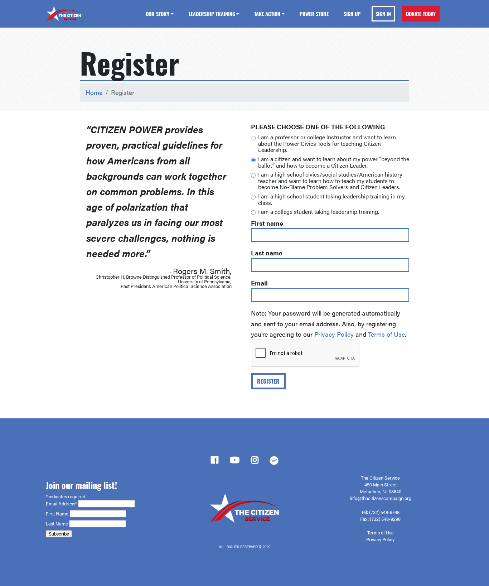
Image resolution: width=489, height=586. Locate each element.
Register (268, 381)
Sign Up (352, 14)
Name (62, 513)
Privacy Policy (334, 334)
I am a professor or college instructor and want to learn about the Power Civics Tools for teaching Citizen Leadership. (327, 143)
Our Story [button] (157, 14)
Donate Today (421, 14)
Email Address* (62, 503)
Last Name (57, 523)
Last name (266, 252)
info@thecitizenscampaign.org (380, 498)
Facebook (214, 462)
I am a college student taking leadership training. (318, 211)
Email (259, 282)
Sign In (383, 14)
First (51, 513)
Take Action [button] (267, 14)
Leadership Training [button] (212, 14)
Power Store (314, 14)
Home (94, 92)
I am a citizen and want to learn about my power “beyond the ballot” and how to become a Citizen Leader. (333, 162)
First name (267, 222)
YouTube (234, 462)
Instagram (254, 462)
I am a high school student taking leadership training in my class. (331, 199)
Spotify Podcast (274, 462)
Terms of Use (386, 334)
